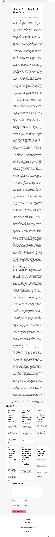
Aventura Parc (25, 534)
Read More (10, 442)
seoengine (9, 421)
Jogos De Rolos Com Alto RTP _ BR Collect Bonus (18, 401)
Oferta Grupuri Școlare (32, 534)
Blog (8, 447)
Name (26, 500)
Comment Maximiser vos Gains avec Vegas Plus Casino (41, 415)
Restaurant (16, 534)
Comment (13, 498)
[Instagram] (29, 531)
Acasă (9, 534)
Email (26, 502)
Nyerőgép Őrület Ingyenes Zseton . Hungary (11, 415)
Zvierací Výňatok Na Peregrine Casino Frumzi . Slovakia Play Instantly (12, 455)
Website (26, 505)
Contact (38, 534)
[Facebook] (26, 531)
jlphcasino (17, 162)
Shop (46, 534)
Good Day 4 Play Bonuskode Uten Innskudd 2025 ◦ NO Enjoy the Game (36, 401)
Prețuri (12, 534)
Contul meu (42, 534)
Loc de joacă (20, 534)
